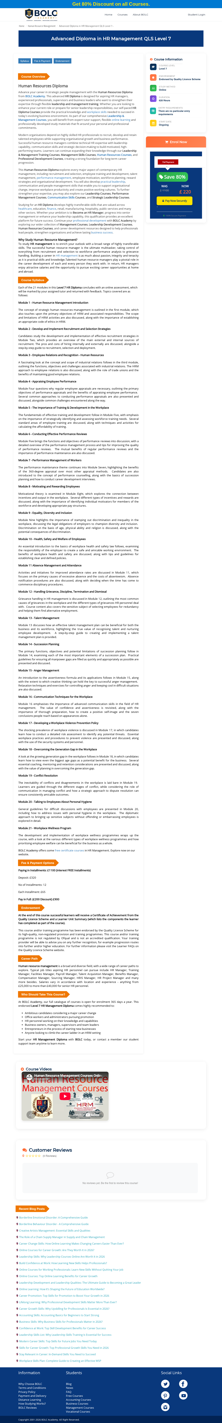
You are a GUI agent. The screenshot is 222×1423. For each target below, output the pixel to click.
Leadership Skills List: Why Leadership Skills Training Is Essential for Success (65, 1335)
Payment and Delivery (32, 1396)
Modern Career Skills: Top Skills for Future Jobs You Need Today (58, 1341)
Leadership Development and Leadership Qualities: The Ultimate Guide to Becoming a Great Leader (80, 1282)
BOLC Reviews (27, 1407)
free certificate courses (69, 850)
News (69, 1388)
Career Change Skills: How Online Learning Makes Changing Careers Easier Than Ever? (71, 1243)
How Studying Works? (32, 1403)
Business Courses (77, 1403)
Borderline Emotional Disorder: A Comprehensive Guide (53, 1217)
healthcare (25, 208)
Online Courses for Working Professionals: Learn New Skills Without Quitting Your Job (71, 1269)
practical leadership (112, 181)
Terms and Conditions (32, 1388)
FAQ (68, 1392)
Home (108, 14)
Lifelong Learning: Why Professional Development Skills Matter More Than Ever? (68, 1302)
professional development (90, 220)
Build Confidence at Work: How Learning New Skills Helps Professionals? (63, 1263)
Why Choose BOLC (30, 1384)
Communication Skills (61, 197)
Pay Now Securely (176, 201)
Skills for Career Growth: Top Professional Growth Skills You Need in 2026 (64, 1348)
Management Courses (80, 1407)
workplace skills (97, 112)
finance (51, 208)
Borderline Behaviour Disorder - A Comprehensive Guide (54, 1224)
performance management (54, 178)
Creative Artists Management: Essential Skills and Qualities (54, 1230)
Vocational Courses (78, 1411)
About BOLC (140, 14)
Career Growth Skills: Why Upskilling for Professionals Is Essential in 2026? (64, 1309)
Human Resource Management (41, 26)
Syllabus (24, 61)
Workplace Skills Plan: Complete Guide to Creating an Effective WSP (60, 1361)
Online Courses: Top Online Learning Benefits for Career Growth (58, 1276)
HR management (67, 255)
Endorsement (62, 61)
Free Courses (74, 1396)
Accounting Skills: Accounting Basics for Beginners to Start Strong (59, 1315)
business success (102, 232)
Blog (69, 1384)
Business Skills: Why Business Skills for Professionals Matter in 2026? (61, 1322)
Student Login (196, 14)
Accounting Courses (78, 1400)
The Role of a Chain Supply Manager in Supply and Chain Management (62, 1237)
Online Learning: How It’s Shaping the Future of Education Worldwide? (61, 1289)
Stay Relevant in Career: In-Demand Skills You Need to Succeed (57, 1354)
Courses (123, 14)
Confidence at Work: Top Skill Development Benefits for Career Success (62, 1328)
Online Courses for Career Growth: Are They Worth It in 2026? (56, 1250)
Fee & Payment (42, 61)
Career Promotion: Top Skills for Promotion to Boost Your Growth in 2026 (64, 1295)
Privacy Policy (26, 1392)
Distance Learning (29, 1400)
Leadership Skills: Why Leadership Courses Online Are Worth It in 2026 (62, 1256)
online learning (121, 120)
